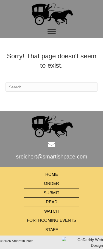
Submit (51, 192)
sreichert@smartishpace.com (51, 157)
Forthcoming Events (51, 220)
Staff (51, 229)
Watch (51, 211)
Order (51, 183)
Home (51, 174)
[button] (52, 31)
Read (51, 201)
